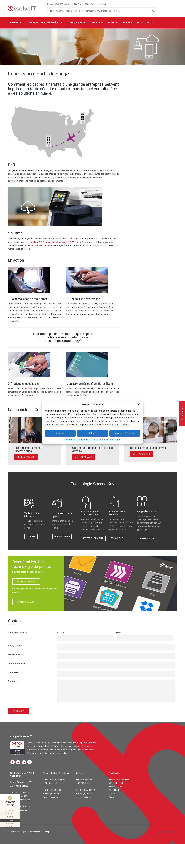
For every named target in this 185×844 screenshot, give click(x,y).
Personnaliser (147, 538)
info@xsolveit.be (50, 797)
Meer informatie (26, 457)
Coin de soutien (166, 831)
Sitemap (46, 832)
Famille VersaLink (26, 581)
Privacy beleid (13, 832)
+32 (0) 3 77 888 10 (61, 4)
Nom (118, 633)
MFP (30, 388)
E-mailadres (15, 654)
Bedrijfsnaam (15, 645)
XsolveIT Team (116, 786)
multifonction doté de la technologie (50, 242)
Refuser (92, 433)
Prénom (60, 633)
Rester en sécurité (93, 538)
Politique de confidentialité (77, 439)
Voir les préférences (124, 433)
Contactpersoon (17, 632)
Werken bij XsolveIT (118, 783)
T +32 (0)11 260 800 (52, 790)
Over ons (113, 793)
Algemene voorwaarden (30, 832)
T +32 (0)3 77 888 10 (19, 793)
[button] (138, 404)
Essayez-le (117, 538)
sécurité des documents (42, 245)
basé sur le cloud (67, 238)
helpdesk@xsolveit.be (20, 799)
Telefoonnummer (17, 663)
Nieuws (112, 797)
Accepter (60, 433)
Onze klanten (115, 790)
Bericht (13, 681)
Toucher (31, 536)
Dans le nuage (62, 536)
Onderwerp (15, 672)
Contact (102, 4)
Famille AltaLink (25, 602)
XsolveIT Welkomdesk (119, 780)
